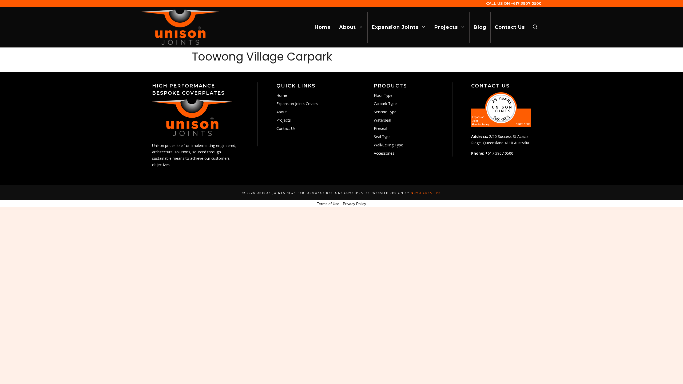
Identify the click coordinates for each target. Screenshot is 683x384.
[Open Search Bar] (535, 27)
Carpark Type (385, 103)
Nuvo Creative (425, 193)
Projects (446, 27)
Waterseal (382, 120)
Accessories (384, 153)
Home (323, 27)
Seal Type (382, 136)
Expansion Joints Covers (297, 103)
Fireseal (380, 128)
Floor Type (383, 95)
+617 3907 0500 (526, 3)
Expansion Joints (395, 27)
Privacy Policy (354, 204)
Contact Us (510, 27)
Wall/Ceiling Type (388, 144)
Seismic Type (385, 111)
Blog (480, 27)
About (347, 27)
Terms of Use (328, 204)
